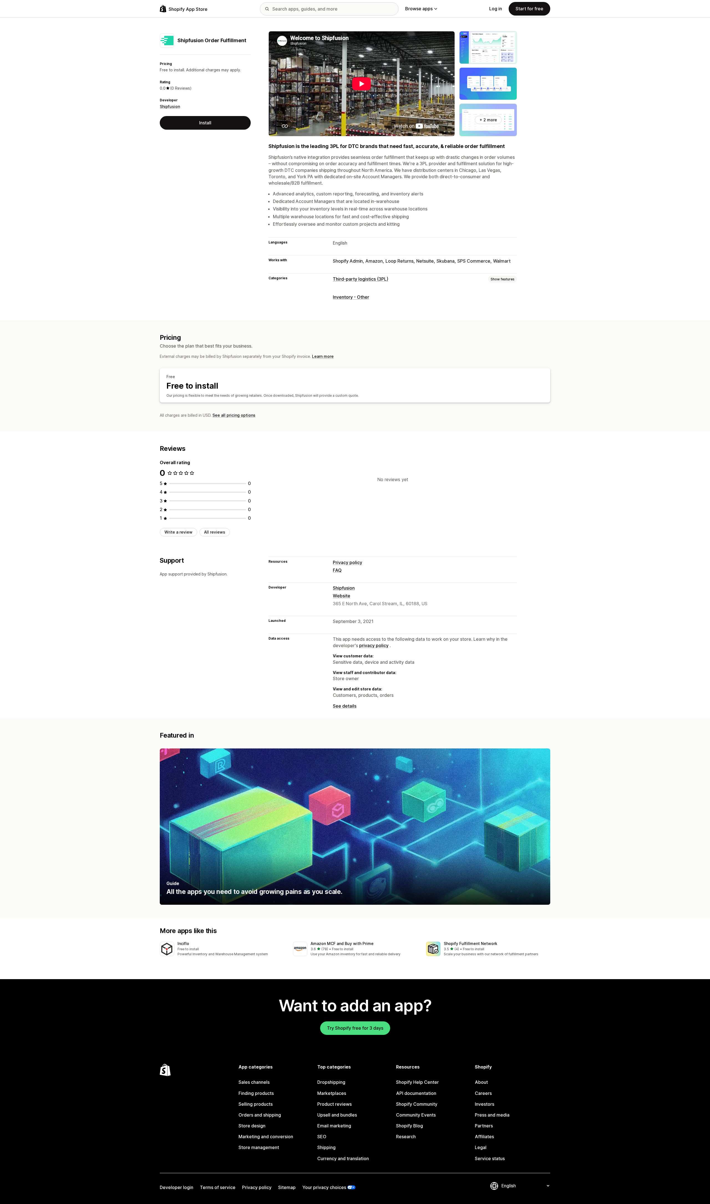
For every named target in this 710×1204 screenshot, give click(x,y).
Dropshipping (331, 1082)
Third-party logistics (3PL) (360, 279)
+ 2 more (488, 119)
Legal (480, 1147)
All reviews (214, 532)
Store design (252, 1125)
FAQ (337, 570)
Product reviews (334, 1104)
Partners (484, 1125)
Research (406, 1136)
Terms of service (217, 1187)
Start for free (529, 8)
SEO (321, 1136)
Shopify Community (416, 1104)
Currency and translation (343, 1158)
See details (344, 706)
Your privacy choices (324, 1187)
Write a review (178, 532)
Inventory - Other (351, 297)
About (481, 1082)
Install (205, 122)
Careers (483, 1093)
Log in (495, 8)
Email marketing (334, 1125)
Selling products (256, 1104)
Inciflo (183, 943)
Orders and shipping (260, 1115)
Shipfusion (170, 106)
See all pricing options (233, 415)
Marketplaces (331, 1093)
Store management (259, 1147)
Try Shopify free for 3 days (355, 1028)
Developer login (176, 1187)
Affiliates (484, 1136)
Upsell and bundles (337, 1115)
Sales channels (254, 1082)
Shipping (326, 1147)
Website (341, 596)
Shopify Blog (409, 1125)
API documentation (416, 1093)
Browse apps (419, 8)
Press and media (492, 1115)
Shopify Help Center (417, 1082)
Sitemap (287, 1187)
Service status (490, 1158)
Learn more (323, 356)
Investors (484, 1104)
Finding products (256, 1093)
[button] (222, 949)
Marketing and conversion (266, 1136)
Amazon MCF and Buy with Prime (342, 943)
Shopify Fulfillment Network (470, 943)
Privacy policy (347, 562)
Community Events (416, 1115)
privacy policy (374, 645)
